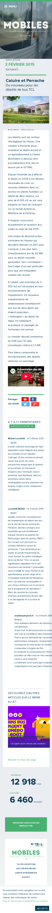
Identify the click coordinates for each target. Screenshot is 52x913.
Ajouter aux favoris (26, 869)
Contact (26, 877)
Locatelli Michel (16, 509)
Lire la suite (29, 727)
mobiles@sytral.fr (24, 616)
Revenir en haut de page (22, 760)
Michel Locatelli (16, 438)
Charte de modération (26, 873)
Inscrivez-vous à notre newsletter (26, 824)
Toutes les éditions (26, 864)
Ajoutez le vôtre (20, 426)
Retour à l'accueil (26, 20)
